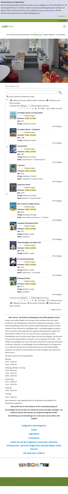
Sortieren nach (15, 106)
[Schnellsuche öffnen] (64, 26)
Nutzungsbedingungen (11, 483)
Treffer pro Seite (56, 108)
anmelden (62, 21)
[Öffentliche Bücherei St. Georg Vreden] (8, 26)
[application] (38, 34)
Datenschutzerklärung (47, 10)
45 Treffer (41, 108)
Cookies (36, 5)
